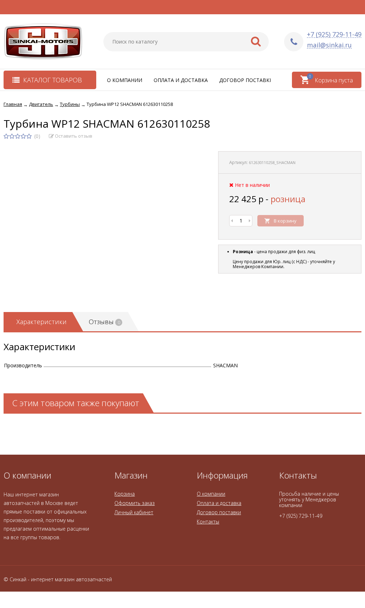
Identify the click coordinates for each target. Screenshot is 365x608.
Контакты (208, 521)
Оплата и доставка (181, 80)
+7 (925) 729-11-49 (334, 34)
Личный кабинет (133, 512)
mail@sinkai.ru (329, 45)
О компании (124, 80)
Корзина (124, 493)
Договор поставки (246, 80)
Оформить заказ (134, 503)
